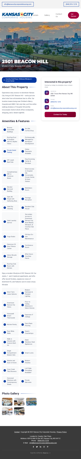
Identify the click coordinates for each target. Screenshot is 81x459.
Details (35, 15)
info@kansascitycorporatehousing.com (18, 4)
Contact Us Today (60, 114)
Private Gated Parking (11, 151)
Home (24, 15)
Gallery (47, 15)
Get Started (73, 15)
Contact (17, 432)
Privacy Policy (62, 432)
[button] (7, 402)
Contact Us (59, 15)
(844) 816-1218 (71, 4)
